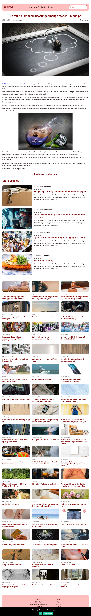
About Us (36, 7)
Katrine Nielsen (46, 232)
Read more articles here (45, 174)
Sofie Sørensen (17, 20)
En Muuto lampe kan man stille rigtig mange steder (18, 84)
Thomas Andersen (47, 209)
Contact (50, 7)
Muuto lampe (84, 20)
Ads (31, 7)
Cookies (43, 7)
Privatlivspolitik (48, 613)
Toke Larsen (46, 255)
